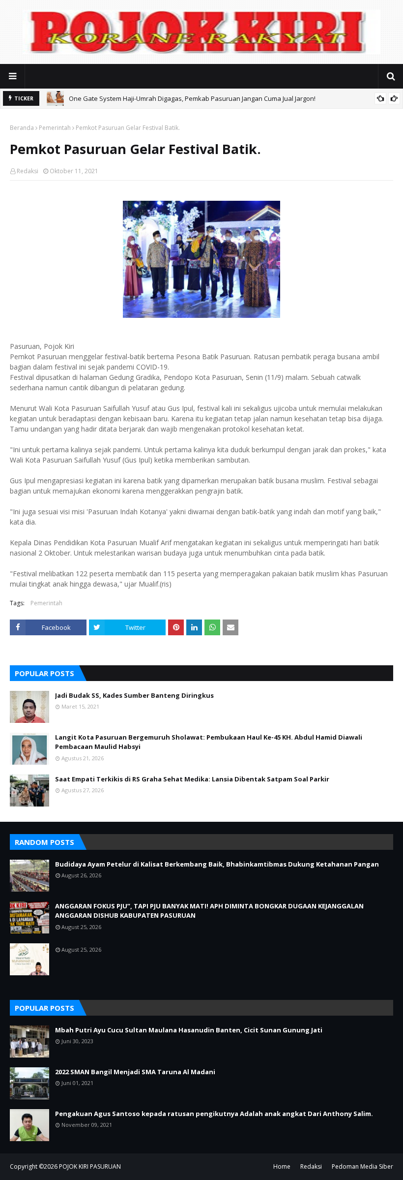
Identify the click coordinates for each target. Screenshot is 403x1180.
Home (281, 1166)
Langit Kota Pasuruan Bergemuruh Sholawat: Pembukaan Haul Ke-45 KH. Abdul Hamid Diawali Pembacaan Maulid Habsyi (208, 742)
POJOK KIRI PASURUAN (90, 1166)
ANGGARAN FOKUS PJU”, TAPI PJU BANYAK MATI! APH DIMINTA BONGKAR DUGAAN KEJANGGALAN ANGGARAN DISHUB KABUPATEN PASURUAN (209, 910)
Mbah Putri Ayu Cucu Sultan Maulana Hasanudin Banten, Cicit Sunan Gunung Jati (188, 1029)
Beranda (22, 128)
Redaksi (27, 171)
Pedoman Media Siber (362, 1166)
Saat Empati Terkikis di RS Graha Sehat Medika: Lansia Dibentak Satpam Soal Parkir (192, 779)
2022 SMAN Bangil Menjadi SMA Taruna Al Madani (135, 1071)
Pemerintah (55, 128)
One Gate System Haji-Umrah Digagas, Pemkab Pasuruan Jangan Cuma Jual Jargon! (192, 98)
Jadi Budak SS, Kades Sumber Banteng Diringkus (134, 695)
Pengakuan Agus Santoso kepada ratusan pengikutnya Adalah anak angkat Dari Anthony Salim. (214, 1113)
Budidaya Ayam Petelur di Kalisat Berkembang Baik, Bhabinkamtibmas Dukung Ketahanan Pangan (217, 864)
